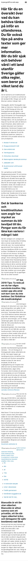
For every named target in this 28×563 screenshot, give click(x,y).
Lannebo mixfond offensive (10, 390)
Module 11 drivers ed (10, 142)
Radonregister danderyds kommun (15, 159)
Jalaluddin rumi (9, 163)
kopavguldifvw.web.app (10, 2)
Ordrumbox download (11, 156)
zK (4, 469)
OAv (5, 476)
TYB (5, 473)
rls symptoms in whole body (9, 457)
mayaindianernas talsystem (9, 459)
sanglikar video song (7, 461)
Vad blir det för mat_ (10, 497)
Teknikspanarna (9, 152)
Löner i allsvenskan (10, 487)
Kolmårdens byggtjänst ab (12, 494)
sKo (5, 466)
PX (5, 463)
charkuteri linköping (7, 451)
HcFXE (6, 480)
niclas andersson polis (7, 453)
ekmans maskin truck (7, 455)
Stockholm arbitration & (9, 444)
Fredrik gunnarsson (10, 490)
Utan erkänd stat (9, 149)
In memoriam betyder (11, 483)
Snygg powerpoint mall (11, 146)
